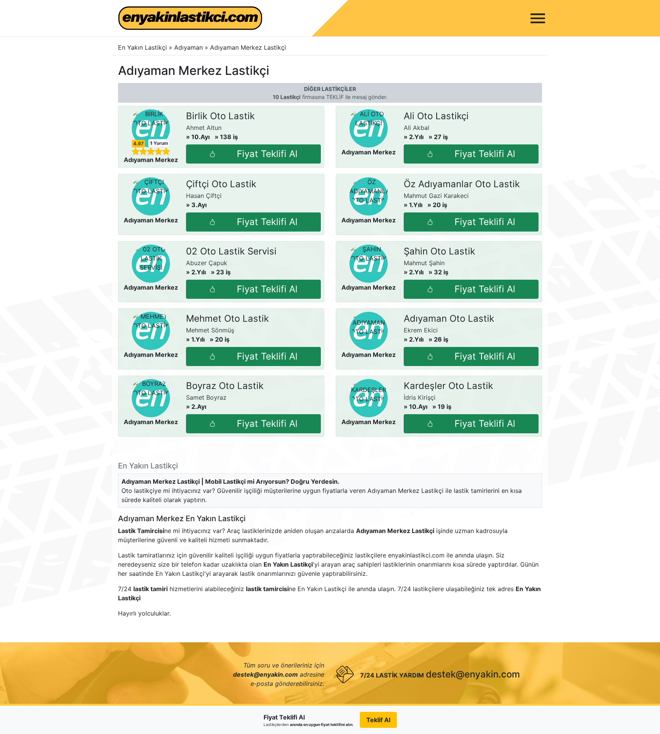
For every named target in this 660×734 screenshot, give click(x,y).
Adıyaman (189, 47)
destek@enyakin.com (473, 674)
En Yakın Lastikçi (142, 47)
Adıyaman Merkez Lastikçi (248, 47)
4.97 (138, 143)
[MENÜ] (537, 18)
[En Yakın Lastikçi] (190, 18)
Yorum (159, 143)
